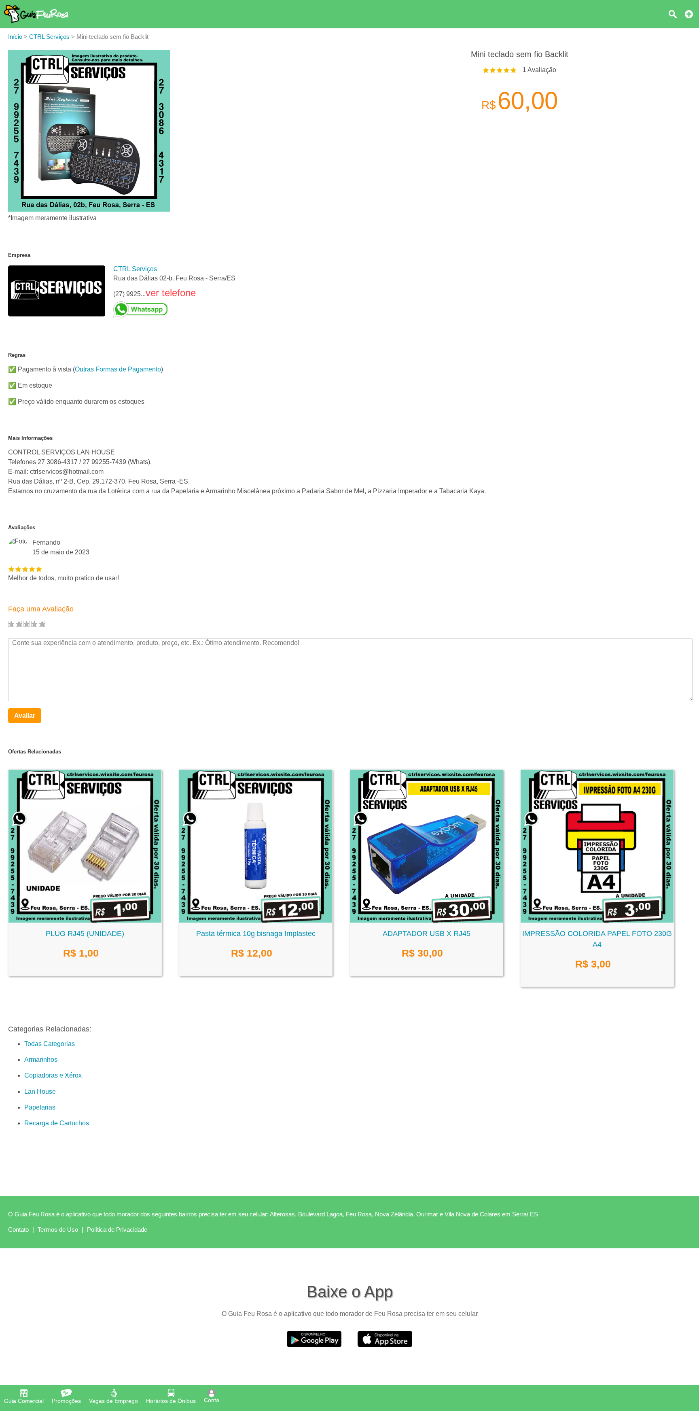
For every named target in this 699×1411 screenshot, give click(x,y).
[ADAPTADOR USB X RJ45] (426, 920)
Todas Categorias (49, 1043)
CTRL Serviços (135, 268)
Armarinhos (40, 1059)
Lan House (40, 1091)
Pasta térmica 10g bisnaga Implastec (256, 933)
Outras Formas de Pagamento (118, 369)
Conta (211, 1400)
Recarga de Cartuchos (56, 1123)
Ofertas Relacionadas (34, 752)
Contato (18, 1229)
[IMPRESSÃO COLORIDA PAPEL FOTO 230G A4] (597, 920)
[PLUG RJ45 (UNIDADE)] (84, 920)
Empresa (19, 255)
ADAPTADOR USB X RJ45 (426, 933)
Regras (16, 355)
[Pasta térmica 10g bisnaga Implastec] (255, 920)
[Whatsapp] (174, 309)
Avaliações (21, 527)
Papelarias (39, 1107)
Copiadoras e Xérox (53, 1075)
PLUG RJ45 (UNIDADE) (85, 933)
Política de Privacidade (117, 1229)
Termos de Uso (58, 1229)
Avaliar (24, 715)
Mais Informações (30, 438)
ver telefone (171, 292)
